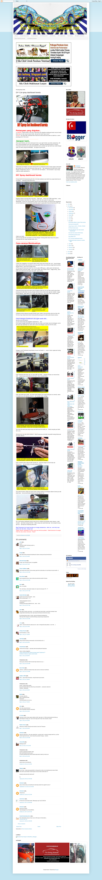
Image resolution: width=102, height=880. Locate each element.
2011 (69, 206)
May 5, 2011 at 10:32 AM (25, 580)
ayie (20, 609)
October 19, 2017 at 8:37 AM (26, 811)
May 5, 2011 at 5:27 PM (25, 626)
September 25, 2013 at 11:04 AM (27, 786)
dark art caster (81, 387)
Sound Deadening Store (25, 816)
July (70, 217)
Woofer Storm (23, 724)
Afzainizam (77, 166)
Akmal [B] (22, 742)
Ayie (21, 584)
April (70, 243)
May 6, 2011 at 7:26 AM (25, 702)
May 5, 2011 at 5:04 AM (25, 556)
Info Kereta (52, 35)
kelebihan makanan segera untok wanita (28, 653)
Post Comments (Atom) (27, 828)
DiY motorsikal (61, 35)
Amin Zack (22, 798)
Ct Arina (21, 715)
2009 (69, 253)
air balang (80, 438)
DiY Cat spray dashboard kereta (75, 238)
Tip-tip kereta (34, 35)
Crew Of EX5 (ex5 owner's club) (81, 512)
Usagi (21, 552)
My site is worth (71, 583)
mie (20, 542)
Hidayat (21, 768)
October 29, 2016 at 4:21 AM (26, 794)
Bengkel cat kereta (79, 35)
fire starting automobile (76, 564)
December (71, 207)
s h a (21, 623)
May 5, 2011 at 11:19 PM (25, 671)
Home (16, 35)
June (70, 218)
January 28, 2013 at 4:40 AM (26, 778)
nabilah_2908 (23, 675)
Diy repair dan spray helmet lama (76, 232)
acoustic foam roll (23, 819)
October (70, 211)
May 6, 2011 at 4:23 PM (25, 720)
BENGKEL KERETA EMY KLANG (81, 463)
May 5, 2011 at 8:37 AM (25, 564)
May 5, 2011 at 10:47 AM (25, 590)
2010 (69, 251)
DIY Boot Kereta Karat (73, 228)
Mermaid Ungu (23, 560)
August (70, 215)
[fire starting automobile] (69, 566)
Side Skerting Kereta (20, 38)
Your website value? (71, 586)
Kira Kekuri (22, 576)
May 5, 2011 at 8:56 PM (25, 655)
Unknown (22, 732)
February (71, 247)
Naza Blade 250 (72, 236)
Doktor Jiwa (80, 412)
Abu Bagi (22, 638)
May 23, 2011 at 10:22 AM (25, 745)
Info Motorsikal (43, 35)
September (71, 213)
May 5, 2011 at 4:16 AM (25, 548)
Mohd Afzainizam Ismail (73, 560)
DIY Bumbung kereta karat (74, 234)
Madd (21, 694)
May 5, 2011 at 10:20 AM (25, 572)
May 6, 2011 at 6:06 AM (25, 690)
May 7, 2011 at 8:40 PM (25, 728)
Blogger (56, 869)
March (70, 245)
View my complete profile (71, 182)
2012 (69, 204)
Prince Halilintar (23, 568)
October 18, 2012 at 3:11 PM (26, 764)
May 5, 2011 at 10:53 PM (25, 663)
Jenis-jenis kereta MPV (73, 224)
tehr (20, 706)
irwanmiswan (23, 646)
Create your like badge (82, 568)
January (70, 249)
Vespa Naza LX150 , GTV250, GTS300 (77, 226)
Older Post (58, 826)
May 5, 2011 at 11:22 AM (25, 618)
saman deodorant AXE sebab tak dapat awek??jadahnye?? (32, 652)
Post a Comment (21, 823)
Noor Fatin (22, 667)
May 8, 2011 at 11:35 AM (25, 737)
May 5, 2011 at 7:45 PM (25, 634)
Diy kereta (70, 35)
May (70, 220)
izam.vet (80, 357)
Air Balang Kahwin (32, 38)
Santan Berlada (23, 595)
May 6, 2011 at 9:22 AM (25, 711)
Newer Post (18, 826)
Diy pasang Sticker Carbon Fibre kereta (77, 222)
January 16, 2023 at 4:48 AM (26, 821)
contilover (80, 259)
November (71, 209)
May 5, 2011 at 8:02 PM (25, 642)
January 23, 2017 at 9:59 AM (26, 802)
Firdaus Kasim (23, 630)
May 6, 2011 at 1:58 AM (25, 679)
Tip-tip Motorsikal (24, 35)
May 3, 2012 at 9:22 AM (25, 756)
